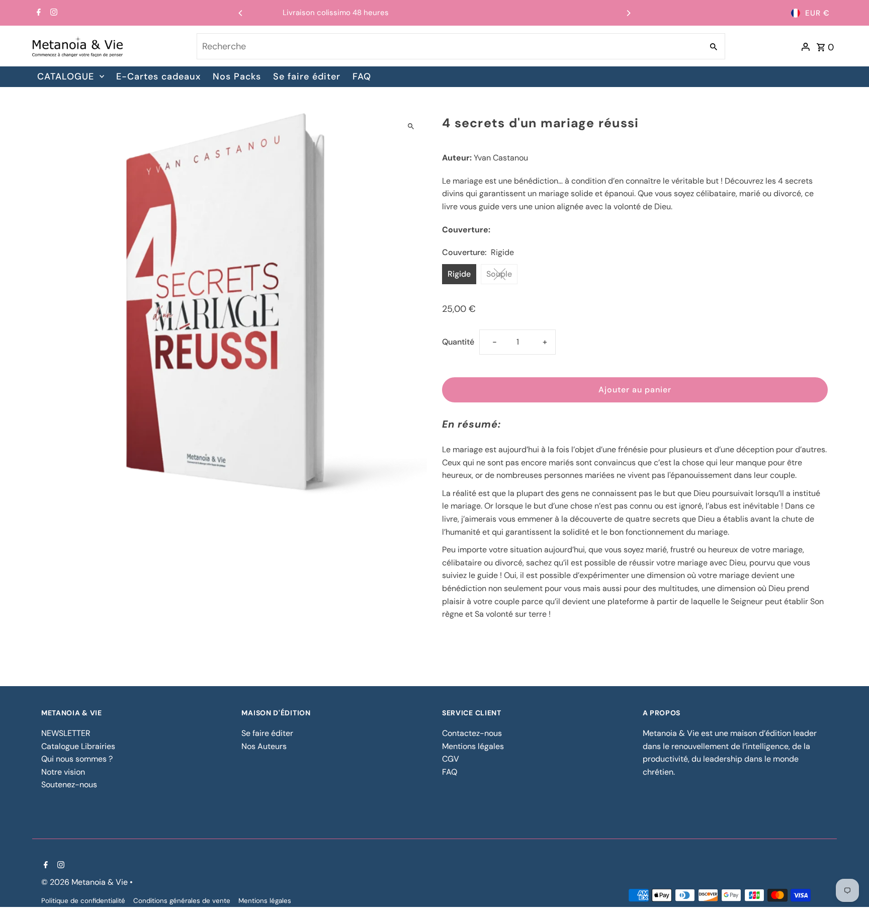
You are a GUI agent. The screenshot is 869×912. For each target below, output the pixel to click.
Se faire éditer (306, 76)
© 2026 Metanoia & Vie (85, 882)
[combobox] (449, 46)
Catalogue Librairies (78, 746)
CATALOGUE (65, 76)
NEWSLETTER (66, 733)
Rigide (459, 274)
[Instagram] (52, 13)
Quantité (458, 342)
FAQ (362, 76)
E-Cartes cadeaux (158, 76)
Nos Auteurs (264, 746)
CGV (450, 759)
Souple (499, 274)
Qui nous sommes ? (77, 759)
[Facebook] (37, 13)
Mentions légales (473, 746)
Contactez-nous (472, 733)
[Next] (628, 13)
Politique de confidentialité (83, 900)
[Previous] (240, 13)
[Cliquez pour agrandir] (410, 126)
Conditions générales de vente (181, 900)
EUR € (817, 13)
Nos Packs (237, 76)
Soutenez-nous (69, 784)
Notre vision (63, 772)
